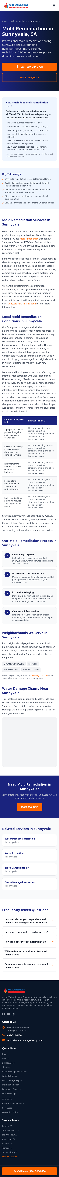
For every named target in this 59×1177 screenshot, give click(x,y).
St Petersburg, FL (10, 1152)
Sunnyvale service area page (21, 303)
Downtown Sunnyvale (14, 663)
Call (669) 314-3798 (39, 675)
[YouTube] (8, 1014)
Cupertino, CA (8, 1139)
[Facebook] (3, 1014)
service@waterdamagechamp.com (25, 1040)
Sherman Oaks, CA (10, 1130)
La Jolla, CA (7, 1126)
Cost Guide (7, 1108)
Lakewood (32, 663)
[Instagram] (13, 1014)
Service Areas (8, 1062)
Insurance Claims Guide (13, 1103)
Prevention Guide (10, 1112)
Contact (5, 1058)
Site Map (6, 1067)
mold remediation (29, 238)
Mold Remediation (18, 21)
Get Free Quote (29, 77)
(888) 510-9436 (14, 1035)
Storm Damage (9, 1093)
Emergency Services (11, 1089)
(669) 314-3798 (29, 807)
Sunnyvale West (11, 669)
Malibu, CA (7, 1143)
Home (5, 21)
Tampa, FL (6, 1148)
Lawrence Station (31, 669)
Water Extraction (9, 1076)
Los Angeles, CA (9, 1134)
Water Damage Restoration (14, 1071)
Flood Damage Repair (12, 1080)
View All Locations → (11, 1156)
